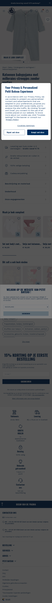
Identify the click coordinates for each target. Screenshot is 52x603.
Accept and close (37, 132)
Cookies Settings (26, 125)
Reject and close (13, 132)
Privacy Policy (12, 119)
